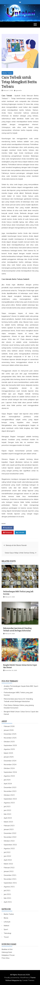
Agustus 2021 (9, 887)
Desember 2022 (10, 833)
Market (6, 925)
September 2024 (10, 772)
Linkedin (21, 532)
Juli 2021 (7, 890)
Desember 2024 (10, 761)
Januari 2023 (9, 829)
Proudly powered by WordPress (16, 977)
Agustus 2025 (9, 749)
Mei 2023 (7, 814)
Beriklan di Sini (7, 949)
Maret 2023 (8, 822)
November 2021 (10, 879)
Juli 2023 (7, 806)
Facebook (8, 528)
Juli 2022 (7, 852)
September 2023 (10, 799)
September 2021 (10, 883)
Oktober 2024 (9, 768)
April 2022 (8, 860)
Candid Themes (28, 980)
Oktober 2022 (9, 841)
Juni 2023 (7, 810)
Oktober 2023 (9, 795)
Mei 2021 (7, 898)
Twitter (21, 528)
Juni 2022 (7, 856)
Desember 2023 (10, 787)
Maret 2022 (8, 864)
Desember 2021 (10, 875)
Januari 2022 (9, 871)
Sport (6, 929)
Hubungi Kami (7, 952)
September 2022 (10, 845)
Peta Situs (5, 958)
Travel (6, 937)
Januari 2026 (9, 730)
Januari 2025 (9, 757)
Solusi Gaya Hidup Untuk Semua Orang (19, 553)
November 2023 (10, 791)
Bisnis (6, 918)
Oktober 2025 (9, 741)
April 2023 (8, 818)
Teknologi (7, 933)
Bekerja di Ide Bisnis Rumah (16, 545)
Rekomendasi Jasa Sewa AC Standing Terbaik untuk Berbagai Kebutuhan (17, 629)
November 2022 (10, 837)
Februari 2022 (9, 867)
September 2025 (10, 745)
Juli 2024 (7, 780)
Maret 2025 (8, 753)
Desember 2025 (10, 734)
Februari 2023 (9, 825)
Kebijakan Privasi (8, 955)
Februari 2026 (9, 726)
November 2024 (10, 764)
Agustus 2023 (9, 803)
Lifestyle (7, 922)
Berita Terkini (7, 73)
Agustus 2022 (9, 848)
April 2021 (8, 902)
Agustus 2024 (9, 776)
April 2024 (8, 783)
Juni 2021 (7, 894)
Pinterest (8, 532)
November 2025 (10, 738)
